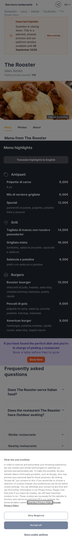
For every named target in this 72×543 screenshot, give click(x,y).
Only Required (36, 515)
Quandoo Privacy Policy (40, 502)
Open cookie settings (36, 534)
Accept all (36, 525)
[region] (36, 496)
